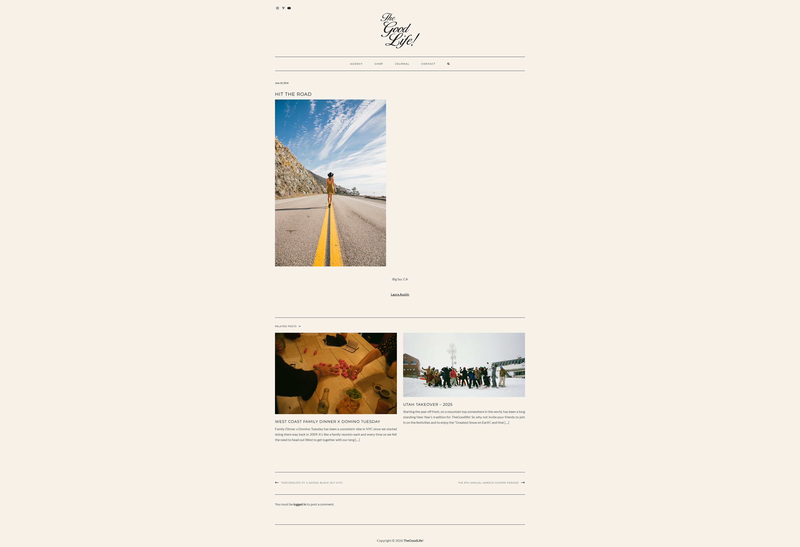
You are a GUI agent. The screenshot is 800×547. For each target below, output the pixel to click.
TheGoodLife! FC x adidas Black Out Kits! (312, 482)
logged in (299, 504)
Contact (428, 63)
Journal (402, 63)
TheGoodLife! (413, 540)
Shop (379, 63)
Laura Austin (400, 294)
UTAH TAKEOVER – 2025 (427, 404)
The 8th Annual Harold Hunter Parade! (488, 482)
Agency (356, 63)
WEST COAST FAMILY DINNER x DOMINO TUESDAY (327, 421)
